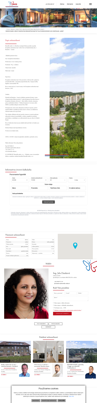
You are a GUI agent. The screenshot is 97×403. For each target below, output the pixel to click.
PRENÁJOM (70, 4)
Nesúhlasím (35, 400)
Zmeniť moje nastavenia (49, 400)
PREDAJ (62, 4)
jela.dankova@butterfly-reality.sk (62, 283)
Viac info (71, 396)
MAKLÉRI (78, 4)
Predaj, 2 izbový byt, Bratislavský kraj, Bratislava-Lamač (27, 29)
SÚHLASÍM (62, 400)
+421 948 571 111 (58, 281)
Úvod (8, 29)
